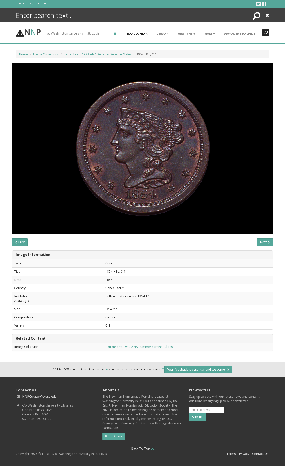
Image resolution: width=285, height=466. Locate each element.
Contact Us (260, 454)
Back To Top (141, 448)
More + (209, 33)
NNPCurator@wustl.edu (39, 396)
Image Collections (46, 54)
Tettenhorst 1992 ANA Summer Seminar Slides (97, 54)
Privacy (244, 454)
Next (264, 242)
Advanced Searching (239, 33)
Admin (20, 3)
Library (162, 33)
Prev (21, 242)
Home (23, 54)
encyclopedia (136, 33)
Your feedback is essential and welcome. (196, 369)
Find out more (114, 436)
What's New (186, 33)
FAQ (30, 3)
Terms (231, 454)
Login (42, 3)
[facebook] (264, 3)
